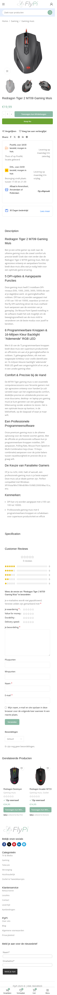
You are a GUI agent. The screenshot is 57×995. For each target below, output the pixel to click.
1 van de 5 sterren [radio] (24, 609)
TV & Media (7, 855)
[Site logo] (27, 3)
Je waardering (12, 609)
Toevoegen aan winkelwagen (33, 114)
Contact (5, 900)
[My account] (51, 4)
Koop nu (27, 121)
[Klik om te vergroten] (7, 71)
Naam (8, 683)
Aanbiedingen (8, 909)
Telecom (6, 865)
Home (5, 21)
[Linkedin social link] (22, 137)
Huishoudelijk (8, 874)
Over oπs (6, 921)
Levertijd (6, 905)
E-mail (9, 695)
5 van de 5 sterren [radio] (33, 609)
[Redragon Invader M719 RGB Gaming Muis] (41, 775)
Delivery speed (12, 622)
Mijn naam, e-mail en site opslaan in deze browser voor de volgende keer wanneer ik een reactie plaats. (27, 711)
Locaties (6, 895)
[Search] (50, 12)
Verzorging (7, 869)
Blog (4, 925)
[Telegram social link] (27, 137)
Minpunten (10, 671)
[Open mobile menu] (3, 4)
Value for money (13, 613)
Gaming (14, 21)
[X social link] (14, 137)
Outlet (46, 792)
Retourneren (8, 890)
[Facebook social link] (10, 137)
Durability (9, 618)
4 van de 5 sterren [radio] (30, 609)
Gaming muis (27, 21)
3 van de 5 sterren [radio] (28, 609)
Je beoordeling (12, 627)
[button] (14, 809)
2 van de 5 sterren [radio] (26, 609)
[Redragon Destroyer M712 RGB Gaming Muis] (14, 775)
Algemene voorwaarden (13, 930)
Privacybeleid (8, 935)
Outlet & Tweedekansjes (13, 879)
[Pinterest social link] (19, 137)
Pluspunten (10, 659)
